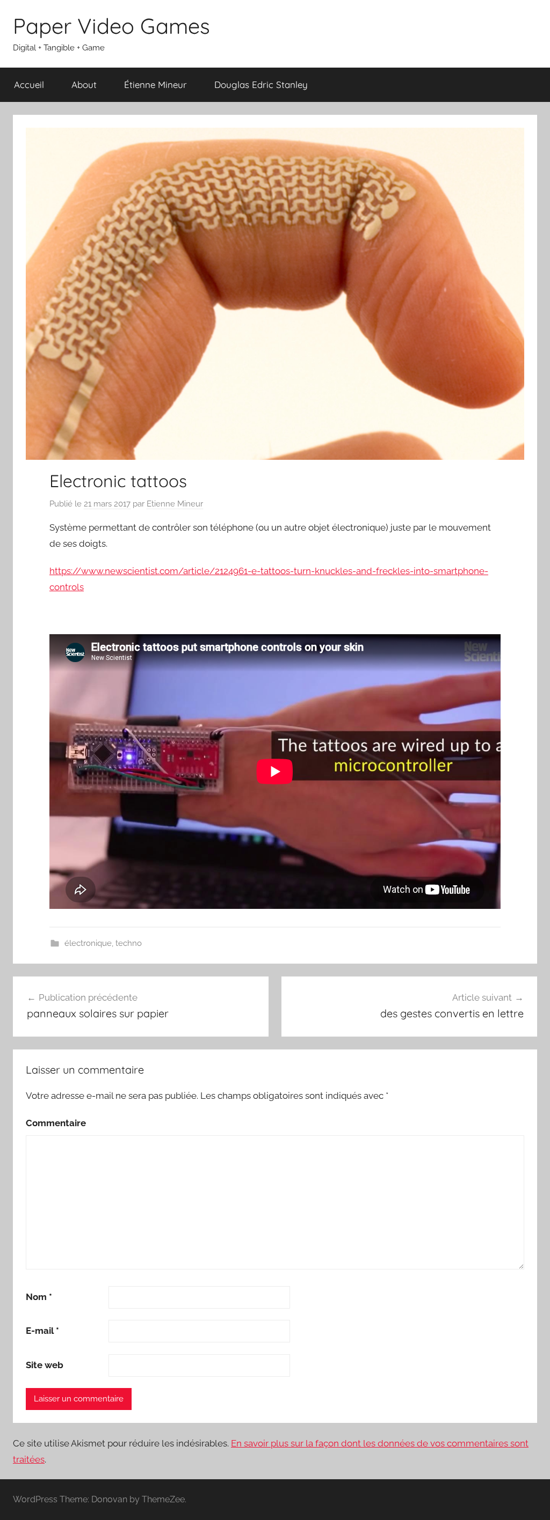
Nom (39, 1296)
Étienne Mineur (155, 84)
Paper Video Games (111, 25)
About (84, 84)
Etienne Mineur (175, 504)
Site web (44, 1365)
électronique (88, 943)
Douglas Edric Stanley (261, 84)
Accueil (29, 84)
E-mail (42, 1330)
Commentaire (56, 1123)
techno (128, 943)
